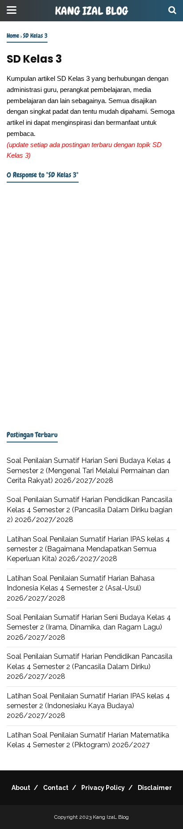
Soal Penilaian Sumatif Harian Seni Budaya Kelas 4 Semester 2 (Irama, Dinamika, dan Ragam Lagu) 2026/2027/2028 (89, 627)
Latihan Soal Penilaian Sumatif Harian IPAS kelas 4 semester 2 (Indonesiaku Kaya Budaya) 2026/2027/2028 (88, 706)
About (21, 787)
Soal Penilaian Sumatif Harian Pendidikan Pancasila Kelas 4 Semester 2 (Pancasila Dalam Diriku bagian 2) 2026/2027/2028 (89, 509)
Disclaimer (155, 787)
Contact (55, 787)
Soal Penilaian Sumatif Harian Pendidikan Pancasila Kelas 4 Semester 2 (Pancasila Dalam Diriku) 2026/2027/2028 (89, 666)
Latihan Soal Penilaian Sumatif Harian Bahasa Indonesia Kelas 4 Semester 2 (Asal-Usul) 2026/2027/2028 (81, 588)
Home (13, 36)
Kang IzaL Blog (91, 11)
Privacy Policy (103, 787)
